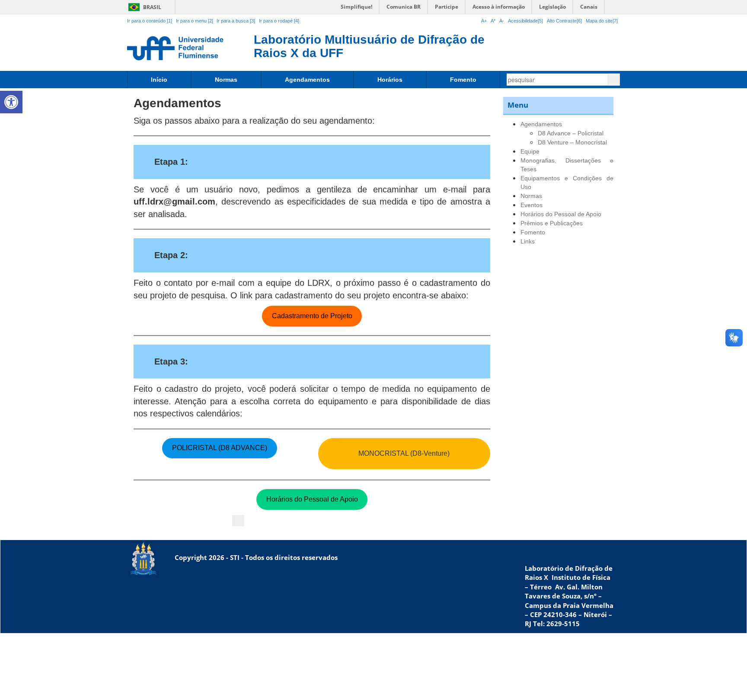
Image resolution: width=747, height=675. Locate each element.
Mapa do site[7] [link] (602, 20)
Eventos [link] (531, 205)
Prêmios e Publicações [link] (551, 223)
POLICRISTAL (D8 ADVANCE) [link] (219, 447)
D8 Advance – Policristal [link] (570, 133)
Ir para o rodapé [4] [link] (279, 20)
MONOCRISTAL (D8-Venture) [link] (404, 453)
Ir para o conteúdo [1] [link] (149, 20)
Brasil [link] (143, 7)
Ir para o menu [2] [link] (195, 20)
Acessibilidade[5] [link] (525, 20)
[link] (11, 102)
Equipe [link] (530, 151)
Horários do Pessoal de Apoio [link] (312, 499)
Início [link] (159, 79)
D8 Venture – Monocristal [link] (572, 142)
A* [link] (493, 20)
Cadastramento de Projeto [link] (312, 316)
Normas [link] (226, 79)
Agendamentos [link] (307, 79)
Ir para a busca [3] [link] (236, 20)
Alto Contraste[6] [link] (564, 20)
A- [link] (501, 20)
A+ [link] (484, 20)
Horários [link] (389, 79)
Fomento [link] (463, 79)
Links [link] (527, 241)
